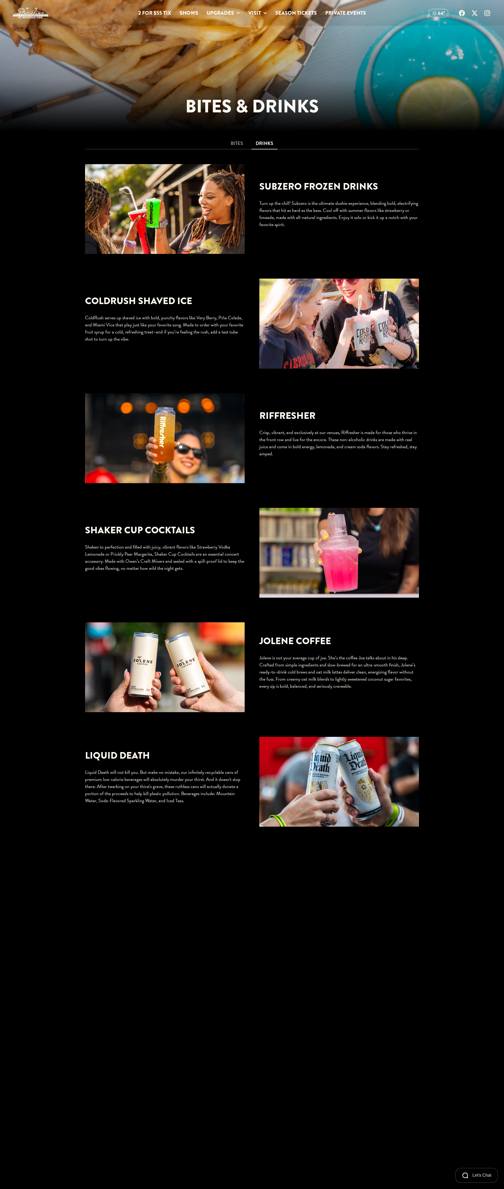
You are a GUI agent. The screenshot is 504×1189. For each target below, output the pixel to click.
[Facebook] (462, 13)
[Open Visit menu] (265, 13)
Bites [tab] (237, 143)
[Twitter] (474, 13)
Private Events (345, 13)
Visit (254, 13)
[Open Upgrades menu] (238, 13)
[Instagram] (487, 13)
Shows (189, 13)
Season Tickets (296, 13)
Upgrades (220, 13)
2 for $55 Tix (154, 13)
